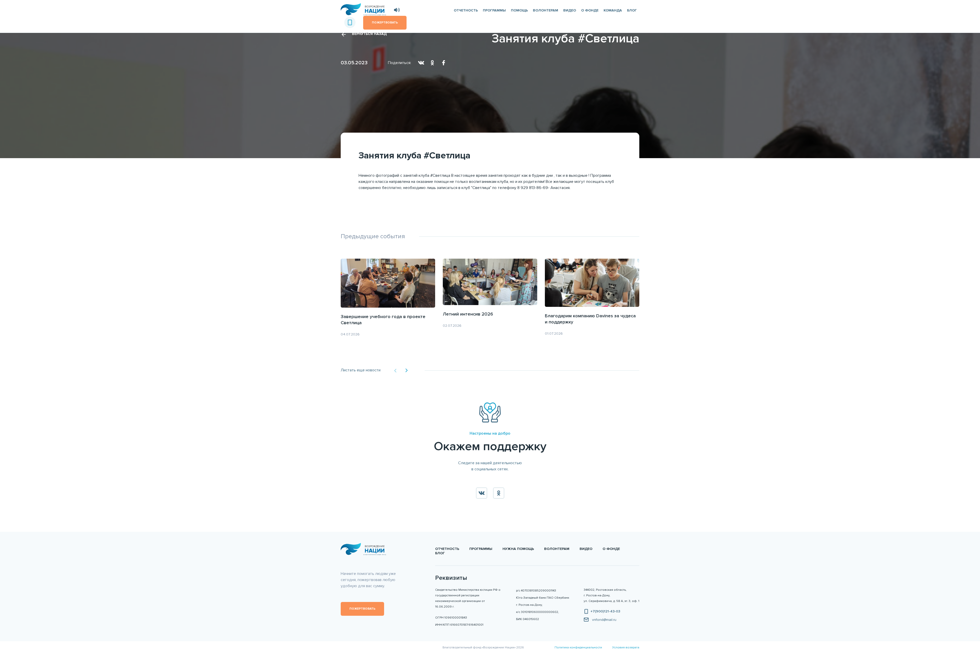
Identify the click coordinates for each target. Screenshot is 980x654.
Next (406, 370)
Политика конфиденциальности (578, 647)
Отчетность (466, 10)
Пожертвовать (362, 609)
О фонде (589, 10)
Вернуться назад (369, 34)
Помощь (519, 10)
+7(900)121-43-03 (605, 611)
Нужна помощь (518, 549)
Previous (395, 371)
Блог (632, 10)
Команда (613, 10)
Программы (494, 10)
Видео (569, 10)
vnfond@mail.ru (604, 620)
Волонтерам (545, 10)
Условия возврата (625, 647)
